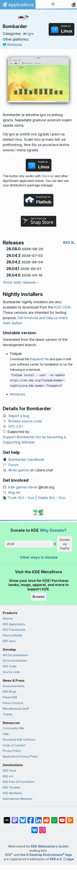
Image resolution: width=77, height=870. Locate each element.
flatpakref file (39, 359)
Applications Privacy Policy (20, 756)
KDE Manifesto (12, 793)
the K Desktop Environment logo (46, 855)
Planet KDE (10, 697)
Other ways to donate (38, 557)
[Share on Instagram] (42, 828)
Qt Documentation (15, 660)
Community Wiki (13, 728)
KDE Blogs (9, 691)
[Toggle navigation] (53, 4)
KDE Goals (10, 666)
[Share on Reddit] (46, 818)
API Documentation (15, 655)
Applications (18, 5)
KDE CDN (62, 307)
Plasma (7, 618)
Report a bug (18, 416)
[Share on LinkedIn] (38, 818)
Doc (31, 498)
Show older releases (19, 282)
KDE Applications (14, 624)
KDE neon (9, 641)
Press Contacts (13, 703)
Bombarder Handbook (26, 459)
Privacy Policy (12, 750)
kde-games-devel (22, 487)
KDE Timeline (11, 787)
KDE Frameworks (14, 629)
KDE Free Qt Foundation (18, 781)
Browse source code (25, 421)
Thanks (8, 714)
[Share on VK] (34, 828)
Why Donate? (53, 530)
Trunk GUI (16, 498)
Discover (47, 176)
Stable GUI (46, 498)
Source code (11, 672)
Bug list (14, 492)
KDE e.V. (8, 776)
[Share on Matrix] (7, 818)
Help (6, 734)
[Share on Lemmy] (54, 818)
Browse (38, 597)
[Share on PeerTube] (70, 818)
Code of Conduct (14, 745)
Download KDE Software (19, 739)
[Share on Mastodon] (15, 818)
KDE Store (9, 770)
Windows (14, 45)
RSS (67, 242)
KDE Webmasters (44, 846)
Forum (13, 465)
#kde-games (18, 470)
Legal (69, 859)
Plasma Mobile (12, 635)
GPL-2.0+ (15, 426)
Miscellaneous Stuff (16, 708)
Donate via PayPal (64, 544)
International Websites (17, 798)
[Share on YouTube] (62, 818)
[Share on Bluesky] (23, 818)
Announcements (13, 686)
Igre (30, 34)
